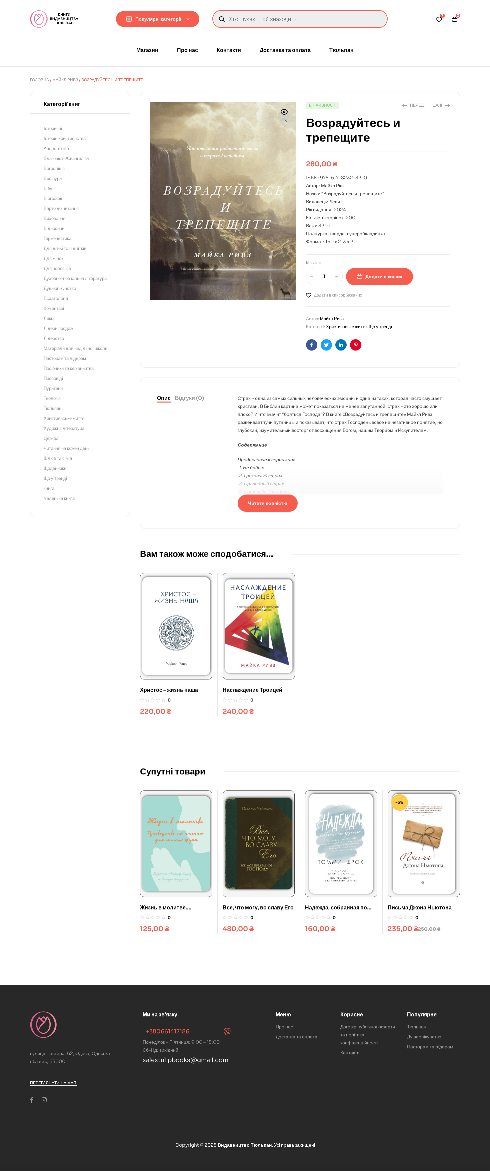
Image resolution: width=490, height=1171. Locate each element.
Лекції (50, 318)
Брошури (53, 178)
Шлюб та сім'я (58, 458)
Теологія (52, 398)
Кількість (314, 262)
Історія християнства (65, 138)
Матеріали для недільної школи (75, 348)
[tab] (164, 398)
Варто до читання (61, 208)
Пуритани (53, 388)
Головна (39, 79)
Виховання (54, 218)
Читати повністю (267, 503)
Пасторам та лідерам (65, 358)
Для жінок (53, 258)
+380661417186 (167, 1031)
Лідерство (54, 338)
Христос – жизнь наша (169, 689)
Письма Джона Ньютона (420, 907)
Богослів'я (54, 168)
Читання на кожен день (67, 448)
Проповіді (53, 378)
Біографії (53, 198)
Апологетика (56, 148)
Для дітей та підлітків (65, 248)
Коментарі (54, 308)
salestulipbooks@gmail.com (185, 1060)
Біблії (49, 188)
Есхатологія (56, 298)
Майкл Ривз (65, 79)
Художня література (64, 428)
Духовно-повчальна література (75, 278)
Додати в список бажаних (338, 295)
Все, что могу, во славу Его (258, 907)
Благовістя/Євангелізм (67, 158)
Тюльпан (52, 408)
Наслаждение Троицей (252, 689)
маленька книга (59, 498)
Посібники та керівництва (69, 368)
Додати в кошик (383, 277)
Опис (164, 398)
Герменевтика (57, 238)
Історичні (53, 128)
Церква (51, 438)
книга (49, 488)
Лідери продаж (58, 328)
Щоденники (55, 468)
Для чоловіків (57, 268)
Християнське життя (346, 327)
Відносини (54, 228)
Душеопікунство (60, 288)
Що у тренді (380, 327)
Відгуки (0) (189, 398)
